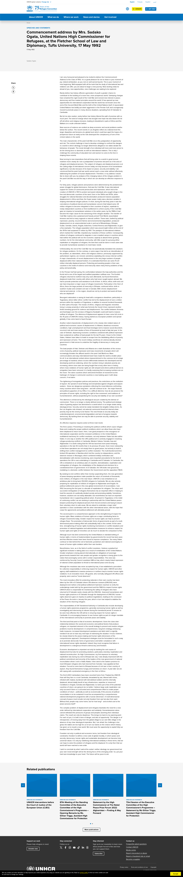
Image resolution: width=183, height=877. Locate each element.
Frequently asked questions (136, 844)
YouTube (74, 847)
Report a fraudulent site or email (138, 856)
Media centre (131, 850)
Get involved (110, 17)
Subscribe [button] (98, 853)
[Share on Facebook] (13, 91)
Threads (87, 847)
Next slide (160, 785)
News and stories (91, 17)
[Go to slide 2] (93, 824)
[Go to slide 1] (91, 824)
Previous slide (23, 785)
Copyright (153, 867)
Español (148, 2)
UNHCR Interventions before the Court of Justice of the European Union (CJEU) (40, 805)
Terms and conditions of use (139, 867)
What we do (53, 17)
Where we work (71, 17)
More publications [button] (92, 829)
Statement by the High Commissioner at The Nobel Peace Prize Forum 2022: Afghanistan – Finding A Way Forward (107, 808)
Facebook (65, 847)
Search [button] (121, 8)
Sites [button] (127, 8)
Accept (175, 874)
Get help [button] (151, 9)
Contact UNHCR (132, 847)
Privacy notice (124, 867)
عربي (154, 2)
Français (140, 2)
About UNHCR (36, 17)
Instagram (70, 847)
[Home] (40, 9)
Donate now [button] (33, 848)
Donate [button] (138, 9)
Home (28, 23)
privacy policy (84, 872)
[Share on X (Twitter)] (13, 87)
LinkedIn (83, 847)
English (132, 2)
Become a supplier (133, 859)
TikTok (78, 847)
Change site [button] (45, 2)
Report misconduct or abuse (136, 853)
